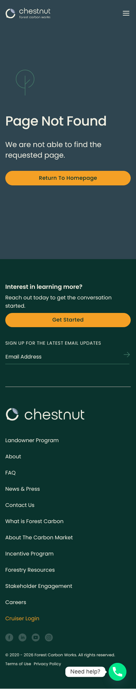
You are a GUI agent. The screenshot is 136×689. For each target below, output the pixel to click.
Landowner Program (32, 440)
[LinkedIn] (22, 637)
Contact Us (19, 505)
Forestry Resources (30, 570)
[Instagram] (49, 637)
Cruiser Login (22, 618)
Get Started (68, 320)
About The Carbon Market (39, 537)
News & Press (22, 489)
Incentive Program (29, 553)
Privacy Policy (47, 664)
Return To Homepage (68, 178)
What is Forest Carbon (34, 521)
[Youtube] (36, 637)
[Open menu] (126, 13)
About (13, 456)
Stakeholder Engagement (38, 586)
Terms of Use (18, 664)
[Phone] (117, 672)
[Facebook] (9, 637)
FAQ (10, 473)
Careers (15, 602)
